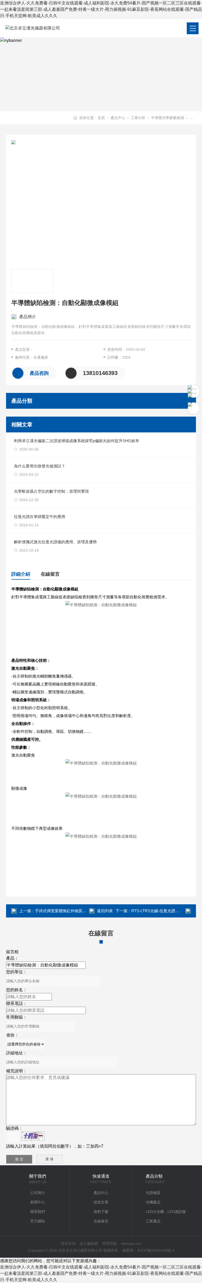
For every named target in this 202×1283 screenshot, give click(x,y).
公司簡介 (37, 1193)
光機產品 (153, 1202)
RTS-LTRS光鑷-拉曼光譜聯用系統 (161, 911)
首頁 (101, 118)
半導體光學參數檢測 (167, 118)
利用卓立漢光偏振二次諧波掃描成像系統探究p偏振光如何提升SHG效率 (76, 440)
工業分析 (138, 118)
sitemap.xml (131, 1243)
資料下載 (101, 1212)
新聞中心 (37, 1202)
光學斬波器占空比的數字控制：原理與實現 (51, 491)
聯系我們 (37, 1212)
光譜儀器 (153, 1193)
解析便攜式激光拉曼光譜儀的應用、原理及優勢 (55, 542)
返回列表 (105, 911)
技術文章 (101, 1202)
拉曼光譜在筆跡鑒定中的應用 (39, 516)
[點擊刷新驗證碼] (33, 1136)
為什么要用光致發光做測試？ (39, 466)
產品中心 (117, 118)
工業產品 (153, 1221)
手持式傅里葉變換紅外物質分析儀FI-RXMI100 (75, 911)
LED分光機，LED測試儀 (166, 1212)
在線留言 (50, 574)
